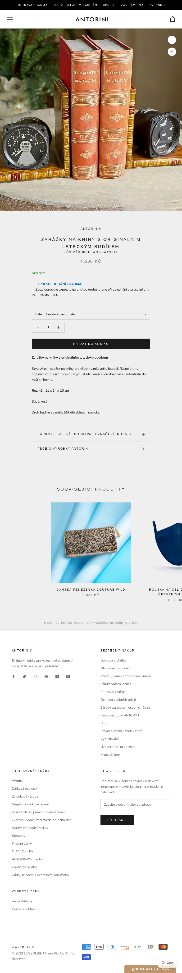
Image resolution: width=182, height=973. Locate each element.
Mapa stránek (110, 754)
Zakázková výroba (25, 796)
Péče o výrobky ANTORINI (63, 448)
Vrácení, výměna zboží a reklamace (125, 676)
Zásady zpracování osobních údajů (125, 707)
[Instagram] (35, 676)
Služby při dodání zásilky (30, 828)
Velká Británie (22, 901)
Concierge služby (24, 867)
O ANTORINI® (22, 851)
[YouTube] (57, 676)
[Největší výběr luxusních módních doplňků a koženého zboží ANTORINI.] (91, 19)
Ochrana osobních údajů (118, 699)
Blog (103, 723)
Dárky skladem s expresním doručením (40, 875)
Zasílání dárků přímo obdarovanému (38, 812)
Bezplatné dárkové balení (30, 804)
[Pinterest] (46, 676)
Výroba (17, 780)
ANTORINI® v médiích (28, 859)
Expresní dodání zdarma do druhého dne (41, 820)
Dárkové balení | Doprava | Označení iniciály (84, 434)
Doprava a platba (113, 660)
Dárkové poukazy (24, 788)
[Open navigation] (10, 19)
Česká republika (23, 909)
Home (48, 622)
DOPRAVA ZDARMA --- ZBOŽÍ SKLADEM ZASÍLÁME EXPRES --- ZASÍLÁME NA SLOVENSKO (91, 5)
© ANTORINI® (23, 947)
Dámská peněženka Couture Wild (91, 589)
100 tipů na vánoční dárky (74, 622)
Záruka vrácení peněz (115, 684)
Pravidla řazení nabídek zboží (121, 731)
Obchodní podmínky (115, 668)
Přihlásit (117, 820)
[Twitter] (24, 676)
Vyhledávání (109, 739)
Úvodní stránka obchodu (118, 746)
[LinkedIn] (68, 676)
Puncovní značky (112, 692)
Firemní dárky (22, 843)
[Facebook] (13, 676)
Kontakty (18, 835)
